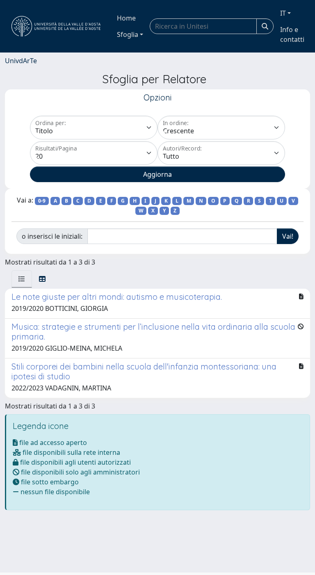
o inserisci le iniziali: (52, 236)
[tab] (21, 279)
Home (126, 18)
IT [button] (283, 13)
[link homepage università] (56, 26)
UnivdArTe (21, 60)
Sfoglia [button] (127, 34)
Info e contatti (292, 34)
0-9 (42, 200)
